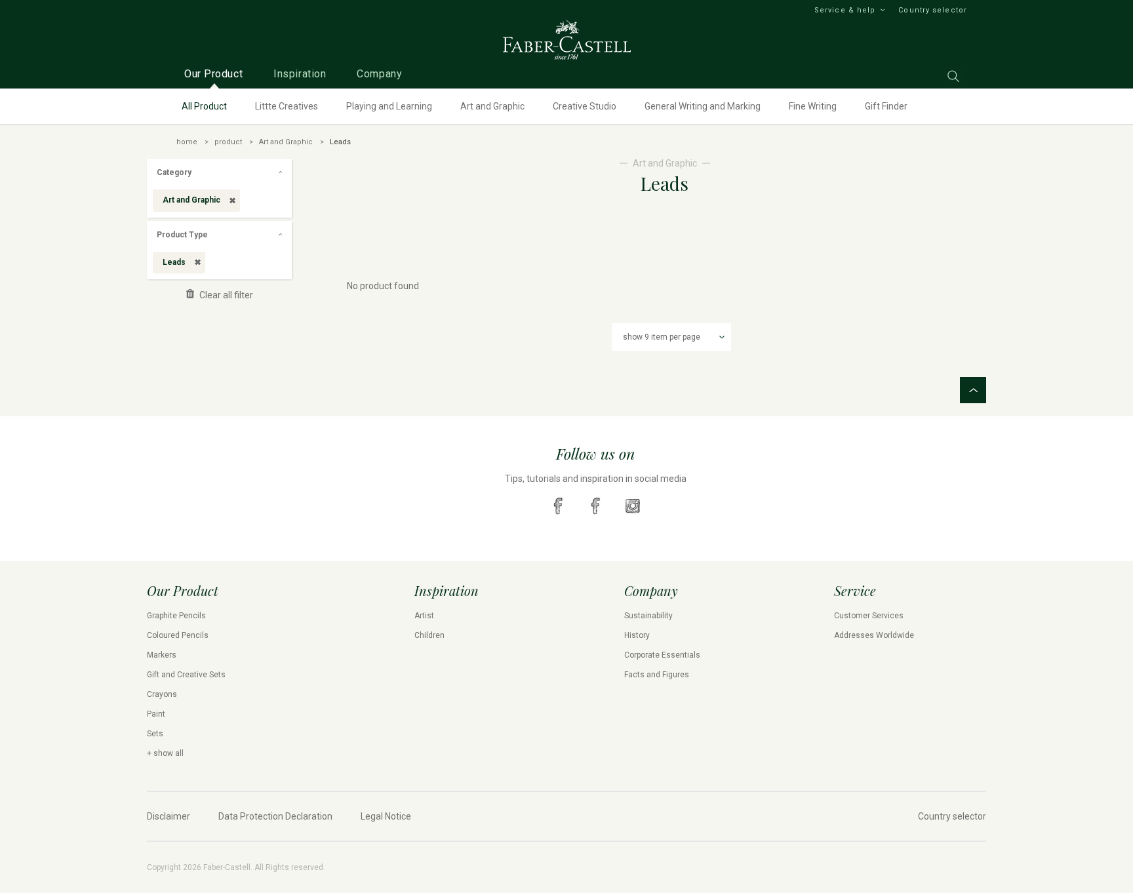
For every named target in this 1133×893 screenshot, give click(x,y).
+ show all (165, 753)
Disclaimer (168, 816)
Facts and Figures (656, 675)
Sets (155, 734)
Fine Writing (813, 106)
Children (429, 635)
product (228, 142)
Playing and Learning (389, 106)
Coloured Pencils (178, 635)
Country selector (932, 10)
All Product (204, 106)
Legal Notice (386, 816)
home (186, 142)
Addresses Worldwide (874, 635)
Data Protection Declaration (275, 816)
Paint (156, 714)
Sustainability (648, 616)
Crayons (162, 694)
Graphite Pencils (176, 616)
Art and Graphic (492, 106)
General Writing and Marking (703, 106)
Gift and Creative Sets (186, 675)
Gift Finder (886, 106)
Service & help (844, 10)
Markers (161, 655)
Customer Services (869, 616)
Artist (424, 616)
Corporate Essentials (662, 655)
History (637, 635)
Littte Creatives (286, 106)
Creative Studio (584, 106)
